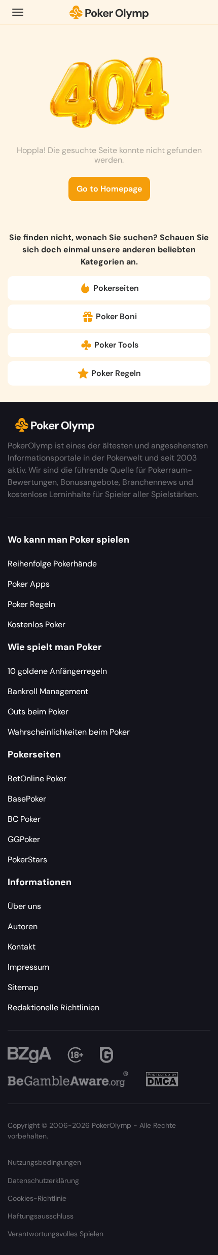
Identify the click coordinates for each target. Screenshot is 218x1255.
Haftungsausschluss (41, 1216)
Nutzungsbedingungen (44, 1162)
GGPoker (24, 839)
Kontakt (21, 946)
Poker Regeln (116, 373)
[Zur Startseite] (109, 12)
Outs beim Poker (38, 711)
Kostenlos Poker (36, 624)
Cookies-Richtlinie (37, 1198)
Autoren (23, 926)
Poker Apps (29, 584)
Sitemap (23, 987)
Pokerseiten (116, 288)
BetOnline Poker (37, 778)
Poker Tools (116, 344)
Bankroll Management (48, 691)
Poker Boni (116, 316)
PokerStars (27, 859)
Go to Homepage (109, 188)
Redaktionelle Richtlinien (53, 1007)
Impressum (28, 967)
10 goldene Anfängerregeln (57, 671)
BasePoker (27, 798)
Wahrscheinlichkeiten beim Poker (69, 732)
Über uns (24, 906)
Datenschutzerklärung (43, 1180)
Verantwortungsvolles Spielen (55, 1233)
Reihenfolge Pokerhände (52, 563)
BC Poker (24, 819)
